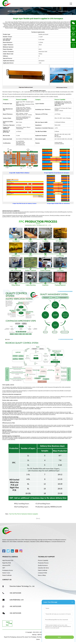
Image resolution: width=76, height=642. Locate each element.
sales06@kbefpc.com (17, 600)
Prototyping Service (7, 570)
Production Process (43, 563)
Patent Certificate (7, 575)
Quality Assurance (43, 565)
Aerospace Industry (63, 11)
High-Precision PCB (7, 560)
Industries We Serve (43, 568)
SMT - (4, 568)
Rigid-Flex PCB (6, 563)
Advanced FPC (6, 565)
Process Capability (43, 560)
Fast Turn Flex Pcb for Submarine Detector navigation (23, 514)
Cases (54, 11)
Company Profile (42, 573)
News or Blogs (42, 575)
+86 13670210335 (15, 593)
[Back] (38, 518)
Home (48, 11)
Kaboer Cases (6, 573)
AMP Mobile (40, 634)
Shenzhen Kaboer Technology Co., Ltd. (22, 586)
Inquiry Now (8, 623)
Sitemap (34, 634)
